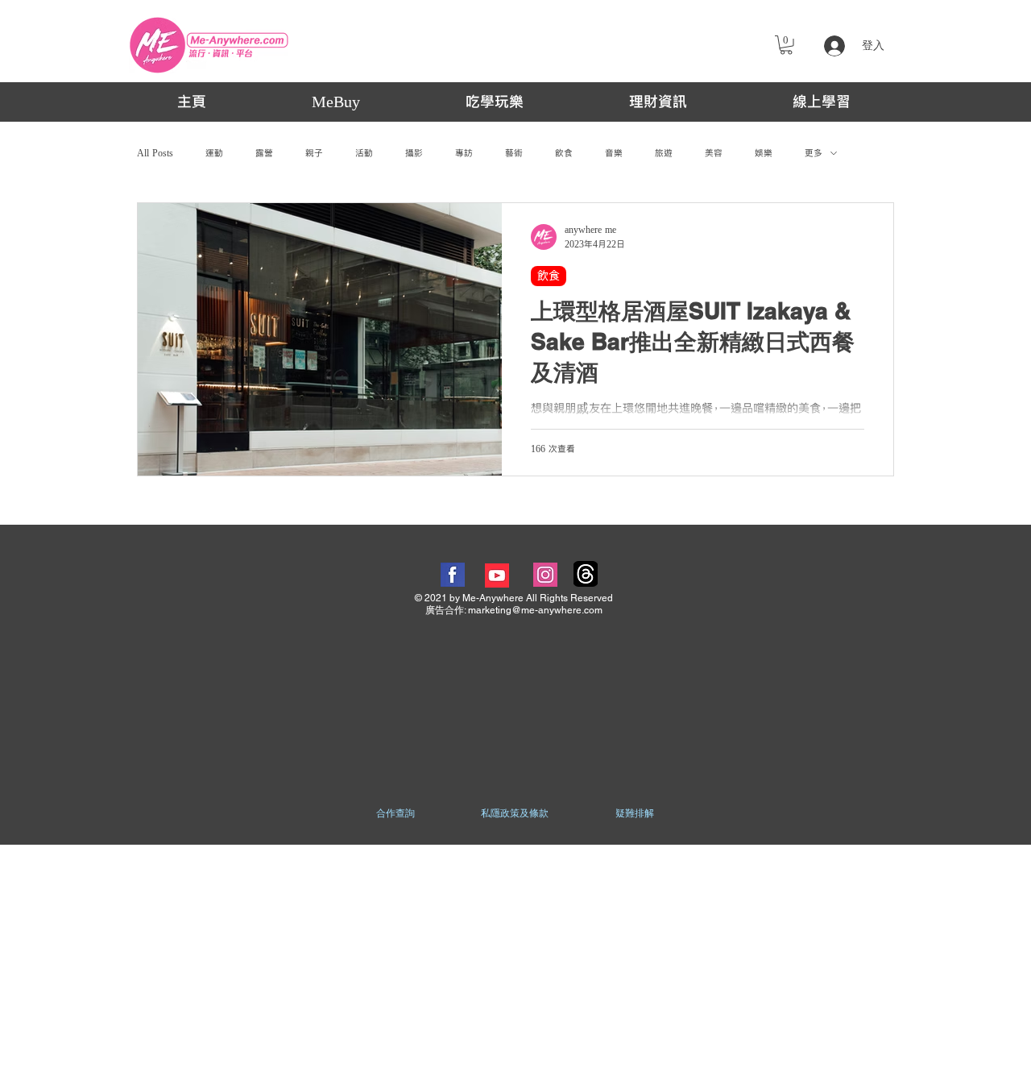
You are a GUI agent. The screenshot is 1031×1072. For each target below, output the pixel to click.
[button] (786, 45)
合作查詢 (395, 813)
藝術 (514, 153)
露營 (264, 153)
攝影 (414, 153)
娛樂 (763, 153)
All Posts (155, 153)
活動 (364, 153)
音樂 (614, 153)
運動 (214, 153)
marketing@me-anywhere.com (535, 610)
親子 (314, 153)
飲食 (564, 153)
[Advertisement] (515, 957)
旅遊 (664, 153)
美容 (714, 153)
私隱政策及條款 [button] (515, 813)
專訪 (464, 153)
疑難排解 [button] (634, 813)
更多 (813, 153)
